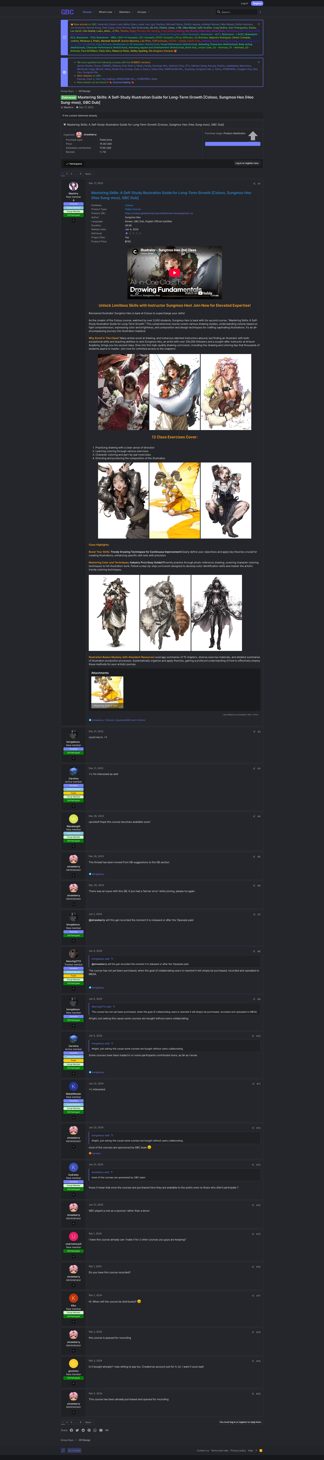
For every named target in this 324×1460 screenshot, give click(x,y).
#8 (259, 951)
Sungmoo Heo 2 (204, 69)
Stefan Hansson (243, 24)
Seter (154, 78)
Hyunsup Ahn (159, 65)
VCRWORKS (229, 69)
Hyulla (147, 65)
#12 (258, 1127)
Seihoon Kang (198, 65)
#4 (259, 816)
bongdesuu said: (101, 958)
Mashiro (68, 107)
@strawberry (97, 920)
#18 (258, 1332)
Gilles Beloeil (227, 24)
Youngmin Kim (90, 72)
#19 (258, 1361)
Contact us (203, 1450)
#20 (258, 1393)
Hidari (140, 65)
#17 (258, 1295)
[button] (94, 12)
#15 (258, 1234)
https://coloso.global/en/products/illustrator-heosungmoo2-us (159, 213)
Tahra (218, 69)
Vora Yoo (100, 78)
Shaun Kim (157, 69)
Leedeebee (232, 65)
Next (88, 173)
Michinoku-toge (85, 69)
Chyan (97, 65)
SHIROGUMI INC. (173, 69)
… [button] (76, 173)
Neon (108, 69)
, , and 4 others (118, 720)
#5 (259, 856)
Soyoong (189, 69)
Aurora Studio (84, 65)
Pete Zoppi (108, 27)
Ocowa (128, 69)
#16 (258, 1266)
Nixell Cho (117, 69)
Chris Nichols (123, 27)
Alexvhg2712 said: (102, 1006)
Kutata (220, 65)
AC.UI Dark (74, 1450)
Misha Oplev (130, 24)
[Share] (254, 183)
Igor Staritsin (158, 24)
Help (250, 1450)
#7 (259, 914)
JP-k (187, 65)
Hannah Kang (93, 27)
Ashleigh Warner (210, 24)
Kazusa (212, 65)
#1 (259, 183)
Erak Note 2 (128, 65)
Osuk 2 (137, 69)
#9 (259, 999)
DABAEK (106, 65)
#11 (259, 1083)
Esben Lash (115, 24)
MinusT (99, 69)
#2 (259, 731)
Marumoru (245, 65)
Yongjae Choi (244, 69)
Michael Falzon (174, 24)
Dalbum (116, 65)
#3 (259, 768)
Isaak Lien (144, 24)
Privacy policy (238, 1450)
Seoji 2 (146, 69)
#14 (258, 1205)
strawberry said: (101, 1172)
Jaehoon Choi (175, 65)
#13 (258, 1164)
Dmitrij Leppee (192, 24)
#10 (258, 1036)
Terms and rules (219, 1450)
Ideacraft (103, 24)
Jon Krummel (77, 27)
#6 (259, 885)
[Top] (256, 1450)
